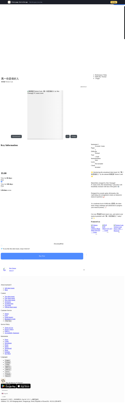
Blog (6, 290)
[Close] (115, 2)
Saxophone (8, 343)
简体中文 (8, 369)
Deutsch (7, 376)
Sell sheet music (10, 288)
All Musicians (9, 303)
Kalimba (7, 352)
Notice (7, 314)
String (6, 346)
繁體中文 (8, 367)
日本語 (7, 364)
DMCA (7, 331)
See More (8, 353)
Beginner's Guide (10, 319)
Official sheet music (11, 307)
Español (7, 362)
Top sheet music (10, 296)
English (7, 360)
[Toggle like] (107, 232)
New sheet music (10, 300)
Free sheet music (10, 298)
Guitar (7, 341)
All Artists (8, 305)
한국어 (7, 371)
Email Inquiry (9, 317)
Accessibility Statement (12, 333)
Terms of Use (9, 327)
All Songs (8, 302)
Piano (6, 339)
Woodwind (8, 348)
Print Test (8, 321)
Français (7, 374)
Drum (6, 345)
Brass (6, 350)
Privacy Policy (9, 329)
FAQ (6, 315)
